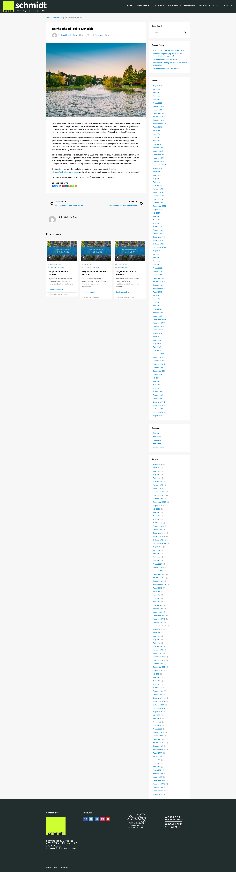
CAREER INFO (141, 5)
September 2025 (159, 123)
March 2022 (157, 268)
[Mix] (69, 186)
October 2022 (158, 244)
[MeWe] (66, 186)
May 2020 (157, 343)
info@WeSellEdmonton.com (66, 172)
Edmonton (55, 18)
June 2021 (156, 299)
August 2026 (157, 86)
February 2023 (158, 230)
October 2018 (158, 409)
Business (156, 433)
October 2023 (158, 203)
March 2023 (157, 227)
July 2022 (156, 254)
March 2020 (157, 350)
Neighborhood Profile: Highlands (165, 59)
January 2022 (157, 275)
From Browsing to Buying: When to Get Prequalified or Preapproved (167, 55)
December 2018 (159, 402)
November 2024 (159, 158)
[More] (76, 186)
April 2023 (156, 223)
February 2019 (158, 395)
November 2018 (159, 405)
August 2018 (157, 416)
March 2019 (157, 392)
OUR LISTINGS (158, 5)
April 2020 (157, 347)
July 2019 (156, 378)
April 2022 (156, 264)
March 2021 (157, 309)
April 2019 (156, 388)
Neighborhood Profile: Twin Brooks (69, 205)
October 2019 (158, 367)
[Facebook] (53, 186)
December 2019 (159, 361)
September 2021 (159, 288)
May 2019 (156, 385)
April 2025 (157, 141)
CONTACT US (227, 5)
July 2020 (156, 337)
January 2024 (158, 192)
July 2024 (156, 172)
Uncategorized (158, 447)
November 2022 (159, 240)
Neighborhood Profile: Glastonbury (123, 205)
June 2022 (156, 258)
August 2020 (157, 333)
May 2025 (157, 137)
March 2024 (157, 185)
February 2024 (158, 189)
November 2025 (159, 117)
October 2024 (158, 161)
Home (129, 5)
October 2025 (158, 120)
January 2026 (158, 110)
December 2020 (159, 319)
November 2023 (159, 199)
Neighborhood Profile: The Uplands (166, 68)
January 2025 (158, 151)
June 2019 (156, 381)
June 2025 (157, 134)
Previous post (60, 202)
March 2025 (157, 144)
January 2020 (158, 357)
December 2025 (159, 113)
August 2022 (157, 251)
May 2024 (157, 178)
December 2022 (159, 237)
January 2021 (157, 316)
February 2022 (158, 271)
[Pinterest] (63, 186)
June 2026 (157, 93)
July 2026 (156, 89)
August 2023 (157, 209)
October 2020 (158, 326)
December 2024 (159, 154)
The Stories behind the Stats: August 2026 (168, 50)
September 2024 (159, 165)
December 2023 (159, 196)
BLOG (215, 5)
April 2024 (157, 182)
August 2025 (157, 127)
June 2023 (156, 216)
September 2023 (159, 206)
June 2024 (157, 175)
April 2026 (157, 99)
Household (157, 440)
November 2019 (159, 364)
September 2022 (159, 247)
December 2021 (159, 278)
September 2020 (159, 330)
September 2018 (159, 412)
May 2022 (156, 261)
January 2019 (157, 398)
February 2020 (158, 354)
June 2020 (157, 340)
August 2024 (157, 168)
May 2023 (156, 220)
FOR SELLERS (189, 5)
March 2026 (157, 103)
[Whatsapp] (72, 186)
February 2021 (158, 312)
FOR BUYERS (173, 5)
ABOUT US (203, 5)
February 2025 (158, 148)
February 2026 (158, 106)
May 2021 (156, 302)
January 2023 (157, 233)
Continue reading (55, 289)
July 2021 (156, 295)
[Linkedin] (60, 186)
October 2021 (158, 285)
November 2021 (159, 282)
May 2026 (157, 96)
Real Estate (61, 267)
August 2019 (157, 374)
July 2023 (156, 213)
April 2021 (156, 306)
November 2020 (159, 323)
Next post (133, 202)
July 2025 (156, 130)
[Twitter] (56, 186)
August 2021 (157, 292)
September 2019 (159, 371)
